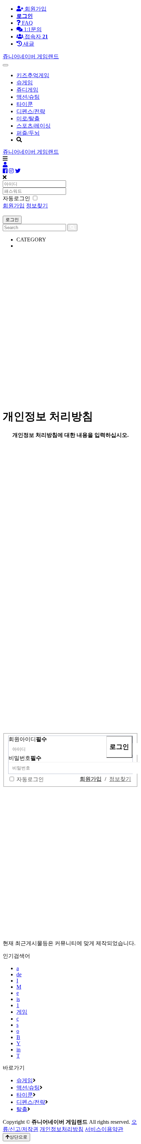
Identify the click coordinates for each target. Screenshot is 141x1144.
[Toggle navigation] (5, 65)
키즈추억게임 (32, 75)
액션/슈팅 (28, 97)
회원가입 (35, 9)
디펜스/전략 (30, 111)
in (18, 1049)
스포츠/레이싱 (33, 126)
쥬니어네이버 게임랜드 (31, 56)
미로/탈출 (28, 118)
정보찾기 (37, 205)
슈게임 (24, 82)
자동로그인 (30, 779)
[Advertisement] (70, 325)
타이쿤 (24, 104)
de (19, 974)
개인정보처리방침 (62, 1129)
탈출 (21, 1109)
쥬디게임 (27, 90)
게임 (21, 1012)
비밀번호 (25, 758)
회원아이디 (28, 739)
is (18, 999)
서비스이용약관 (104, 1129)
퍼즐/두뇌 (28, 133)
